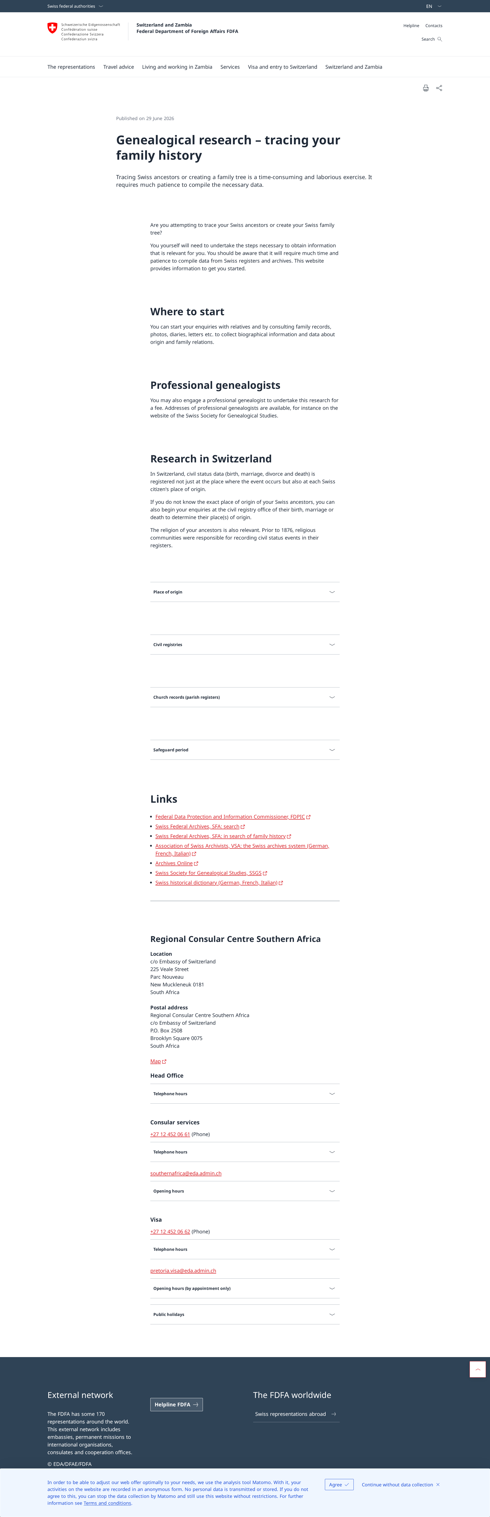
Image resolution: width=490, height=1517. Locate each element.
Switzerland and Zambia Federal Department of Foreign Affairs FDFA (187, 28)
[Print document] (425, 88)
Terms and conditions (107, 1503)
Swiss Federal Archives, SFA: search (197, 826)
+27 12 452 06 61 (170, 1134)
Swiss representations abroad (290, 1413)
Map (155, 1061)
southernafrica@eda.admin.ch (186, 1173)
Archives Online (174, 863)
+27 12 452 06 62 (170, 1231)
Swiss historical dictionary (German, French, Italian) (216, 882)
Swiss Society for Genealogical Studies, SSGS (208, 872)
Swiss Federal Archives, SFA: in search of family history (220, 836)
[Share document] (439, 88)
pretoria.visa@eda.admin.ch (183, 1270)
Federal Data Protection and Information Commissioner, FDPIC (230, 816)
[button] (71, 66)
